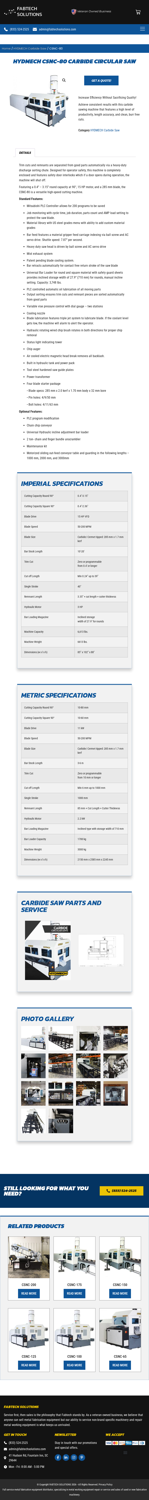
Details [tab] (25, 152)
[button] (64, 80)
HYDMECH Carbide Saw (30, 48)
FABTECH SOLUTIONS (29, 11)
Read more (28, 1293)
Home (6, 48)
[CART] (138, 12)
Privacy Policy (105, 1484)
